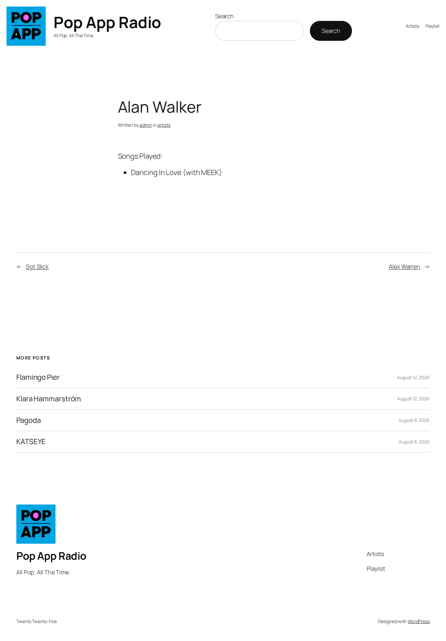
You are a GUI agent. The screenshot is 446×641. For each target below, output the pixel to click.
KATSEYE (31, 442)
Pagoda (28, 420)
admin (145, 125)
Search (224, 16)
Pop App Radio (107, 22)
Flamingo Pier (38, 377)
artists (163, 125)
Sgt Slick (37, 266)
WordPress (419, 621)
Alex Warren (404, 266)
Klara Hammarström (48, 399)
